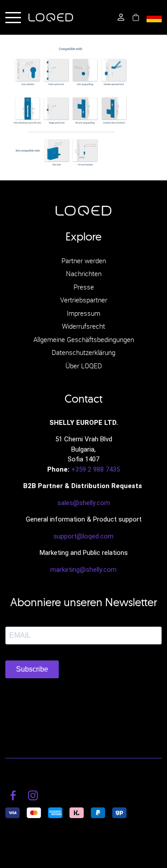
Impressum (83, 313)
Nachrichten (84, 273)
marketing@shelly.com (83, 570)
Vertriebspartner (83, 299)
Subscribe (32, 669)
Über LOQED (83, 365)
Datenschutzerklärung (83, 352)
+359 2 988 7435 (95, 469)
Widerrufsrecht (83, 326)
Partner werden (83, 260)
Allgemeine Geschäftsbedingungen (83, 339)
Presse (83, 286)
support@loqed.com (83, 536)
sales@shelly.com (83, 503)
